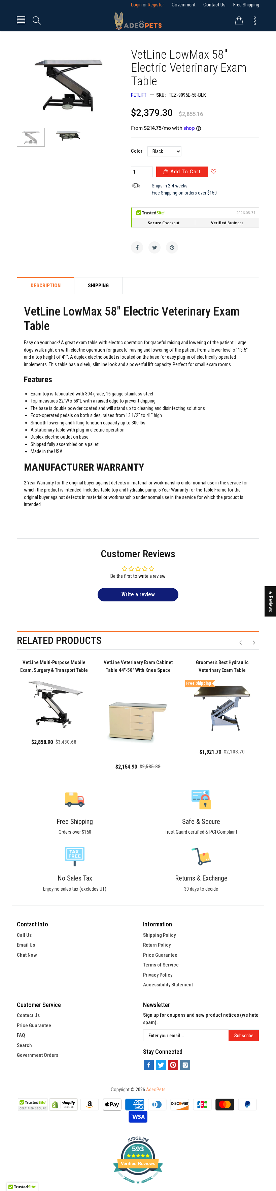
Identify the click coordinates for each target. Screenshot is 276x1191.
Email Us (26, 945)
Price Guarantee (160, 955)
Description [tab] (46, 285)
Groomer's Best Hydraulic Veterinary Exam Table (222, 666)
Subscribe (243, 1035)
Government (184, 5)
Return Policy (157, 945)
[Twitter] (154, 247)
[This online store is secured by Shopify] (63, 1104)
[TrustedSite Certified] (33, 1104)
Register (156, 5)
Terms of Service (161, 965)
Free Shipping (246, 5)
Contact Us (214, 5)
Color (136, 151)
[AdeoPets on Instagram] (185, 1065)
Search (24, 1045)
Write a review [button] (138, 594)
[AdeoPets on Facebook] (149, 1065)
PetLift (138, 95)
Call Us (24, 935)
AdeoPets (156, 1089)
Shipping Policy (159, 935)
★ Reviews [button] (270, 601)
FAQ (21, 1035)
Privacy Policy (157, 975)
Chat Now (27, 955)
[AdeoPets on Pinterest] (173, 1065)
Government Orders (37, 1055)
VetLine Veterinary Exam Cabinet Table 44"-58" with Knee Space (138, 666)
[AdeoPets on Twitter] (161, 1065)
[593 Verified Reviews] (138, 1187)
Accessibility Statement (168, 985)
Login (136, 5)
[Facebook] (137, 247)
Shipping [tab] (98, 285)
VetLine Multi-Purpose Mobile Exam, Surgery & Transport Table (54, 666)
